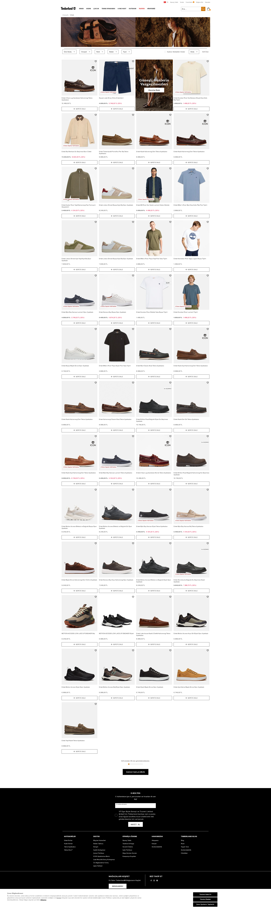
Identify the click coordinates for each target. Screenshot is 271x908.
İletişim (95, 847)
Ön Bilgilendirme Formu (101, 863)
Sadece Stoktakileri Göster (176, 52)
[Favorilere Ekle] (95, 61)
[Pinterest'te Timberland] (157, 881)
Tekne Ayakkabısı (70, 847)
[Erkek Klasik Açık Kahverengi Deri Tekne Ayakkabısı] (191, 345)
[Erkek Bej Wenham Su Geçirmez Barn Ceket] (79, 131)
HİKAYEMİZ (151, 8)
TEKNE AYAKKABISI (108, 8)
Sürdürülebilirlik (157, 847)
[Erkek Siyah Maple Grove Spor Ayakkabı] (154, 667)
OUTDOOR (132, 8)
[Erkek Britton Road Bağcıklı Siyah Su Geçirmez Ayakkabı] (154, 399)
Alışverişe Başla (154, 90)
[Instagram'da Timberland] (154, 881)
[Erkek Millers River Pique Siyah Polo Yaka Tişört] (117, 345)
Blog (182, 840)
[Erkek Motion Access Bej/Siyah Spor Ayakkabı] (117, 667)
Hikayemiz (155, 840)
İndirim (142, 8)
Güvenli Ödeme (127, 847)
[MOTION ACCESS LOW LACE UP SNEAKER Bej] (79, 613)
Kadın (88, 8)
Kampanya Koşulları (129, 856)
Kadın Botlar (68, 843)
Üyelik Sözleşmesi (99, 850)
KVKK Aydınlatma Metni (101, 856)
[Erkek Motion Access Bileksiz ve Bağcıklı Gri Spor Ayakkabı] (117, 506)
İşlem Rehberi (97, 866)
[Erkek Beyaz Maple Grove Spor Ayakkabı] (79, 345)
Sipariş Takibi (126, 840)
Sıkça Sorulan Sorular (129, 853)
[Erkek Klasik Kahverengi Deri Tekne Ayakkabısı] (154, 131)
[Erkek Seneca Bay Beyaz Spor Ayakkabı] (117, 292)
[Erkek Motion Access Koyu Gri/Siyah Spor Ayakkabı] (191, 613)
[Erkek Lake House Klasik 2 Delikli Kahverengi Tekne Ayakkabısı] (154, 613)
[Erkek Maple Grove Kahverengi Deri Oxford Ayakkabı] (79, 559)
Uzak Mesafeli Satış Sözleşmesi (104, 859)
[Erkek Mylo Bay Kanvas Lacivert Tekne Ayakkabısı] (117, 452)
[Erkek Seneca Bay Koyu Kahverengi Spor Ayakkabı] (117, 559)
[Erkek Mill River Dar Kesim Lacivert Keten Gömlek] (154, 185)
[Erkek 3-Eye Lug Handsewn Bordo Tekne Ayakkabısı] (154, 452)
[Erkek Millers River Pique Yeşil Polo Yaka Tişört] (154, 238)
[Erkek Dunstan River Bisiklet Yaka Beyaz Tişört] (154, 292)
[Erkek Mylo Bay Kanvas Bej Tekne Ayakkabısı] (191, 506)
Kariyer (154, 843)
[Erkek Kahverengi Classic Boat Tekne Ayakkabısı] (117, 399)
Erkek (81, 8)
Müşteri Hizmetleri (99, 840)
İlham (183, 843)
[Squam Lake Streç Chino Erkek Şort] (117, 77)
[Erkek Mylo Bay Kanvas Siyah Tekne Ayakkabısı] (154, 506)
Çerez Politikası (98, 853)
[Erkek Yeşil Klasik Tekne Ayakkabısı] (79, 720)
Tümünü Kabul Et (205, 894)
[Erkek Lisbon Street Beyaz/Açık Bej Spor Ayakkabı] (117, 185)
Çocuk (96, 8)
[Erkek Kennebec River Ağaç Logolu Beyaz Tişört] (191, 238)
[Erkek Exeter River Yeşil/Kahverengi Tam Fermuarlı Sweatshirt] (79, 185)
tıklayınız (43, 900)
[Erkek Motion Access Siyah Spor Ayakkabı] (79, 667)
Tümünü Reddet (205, 899)
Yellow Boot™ (68, 850)
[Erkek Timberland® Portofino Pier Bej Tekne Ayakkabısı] (117, 131)
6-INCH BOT (122, 8)
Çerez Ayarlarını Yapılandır (205, 904)
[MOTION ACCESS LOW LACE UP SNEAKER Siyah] (117, 613)
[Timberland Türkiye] (68, 9)
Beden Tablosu (98, 843)
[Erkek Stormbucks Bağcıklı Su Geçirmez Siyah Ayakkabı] (191, 559)
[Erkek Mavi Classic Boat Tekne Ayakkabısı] (154, 345)
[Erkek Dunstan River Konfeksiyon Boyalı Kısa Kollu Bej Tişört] (191, 77)
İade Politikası (127, 850)
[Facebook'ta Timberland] (151, 881)
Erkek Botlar (68, 840)
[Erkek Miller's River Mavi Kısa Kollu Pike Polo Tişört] (191, 185)
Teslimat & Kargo (128, 843)
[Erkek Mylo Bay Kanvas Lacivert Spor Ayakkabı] (79, 292)
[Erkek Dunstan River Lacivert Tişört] (191, 292)
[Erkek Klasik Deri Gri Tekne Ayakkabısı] (191, 399)
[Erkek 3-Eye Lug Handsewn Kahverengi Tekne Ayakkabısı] (79, 77)
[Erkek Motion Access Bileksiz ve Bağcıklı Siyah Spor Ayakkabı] (154, 559)
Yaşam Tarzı (185, 847)
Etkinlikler (184, 853)
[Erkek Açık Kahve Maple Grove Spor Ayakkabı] (191, 667)
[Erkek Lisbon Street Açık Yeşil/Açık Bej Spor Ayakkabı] (79, 238)
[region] (135, 898)
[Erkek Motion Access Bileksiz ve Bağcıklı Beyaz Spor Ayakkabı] (79, 506)
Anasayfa (65, 15)
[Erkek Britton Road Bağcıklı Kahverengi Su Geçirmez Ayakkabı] (191, 452)
